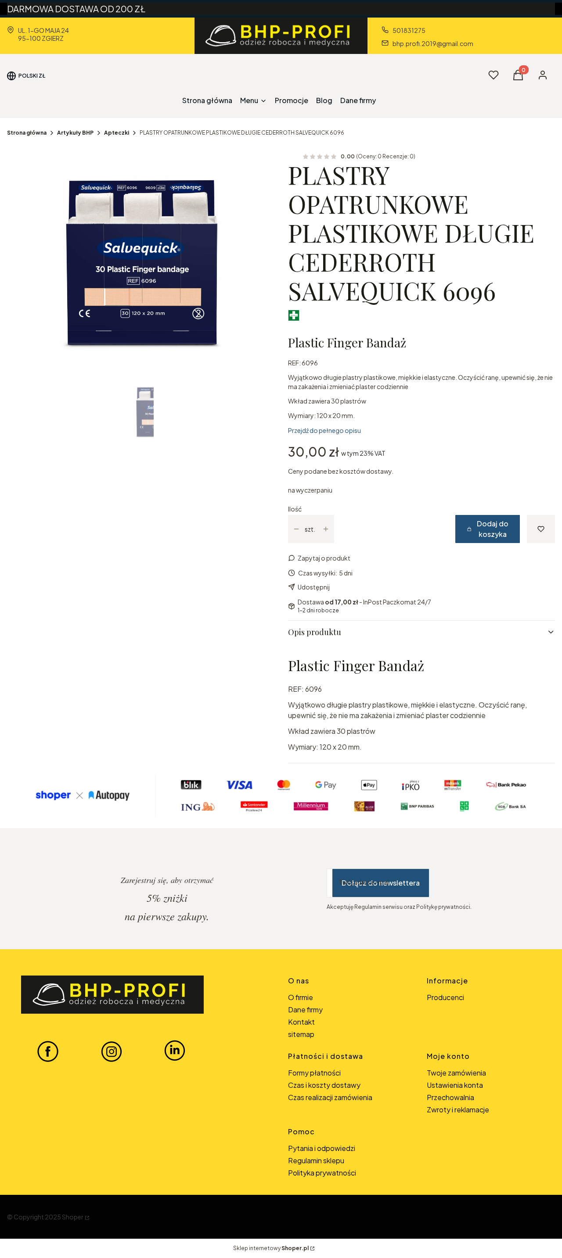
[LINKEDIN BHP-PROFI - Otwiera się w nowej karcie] (174, 1051)
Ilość (295, 509)
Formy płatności (314, 1072)
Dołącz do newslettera (381, 882)
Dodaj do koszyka (492, 529)
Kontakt (301, 1021)
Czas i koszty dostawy (324, 1085)
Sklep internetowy (271, 1248)
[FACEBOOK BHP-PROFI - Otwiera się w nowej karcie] (48, 1051)
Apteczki (116, 132)
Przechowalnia (450, 1097)
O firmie (300, 997)
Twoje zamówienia (456, 1072)
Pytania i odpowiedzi (321, 1148)
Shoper (72, 1217)
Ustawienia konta (455, 1085)
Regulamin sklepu (316, 1160)
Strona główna (27, 132)
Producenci (445, 997)
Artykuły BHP (75, 132)
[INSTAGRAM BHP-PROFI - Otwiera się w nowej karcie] (111, 1051)
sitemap (301, 1034)
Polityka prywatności (322, 1172)
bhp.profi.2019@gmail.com (433, 43)
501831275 (409, 30)
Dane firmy (305, 1009)
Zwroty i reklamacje (458, 1109)
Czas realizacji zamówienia (330, 1097)
